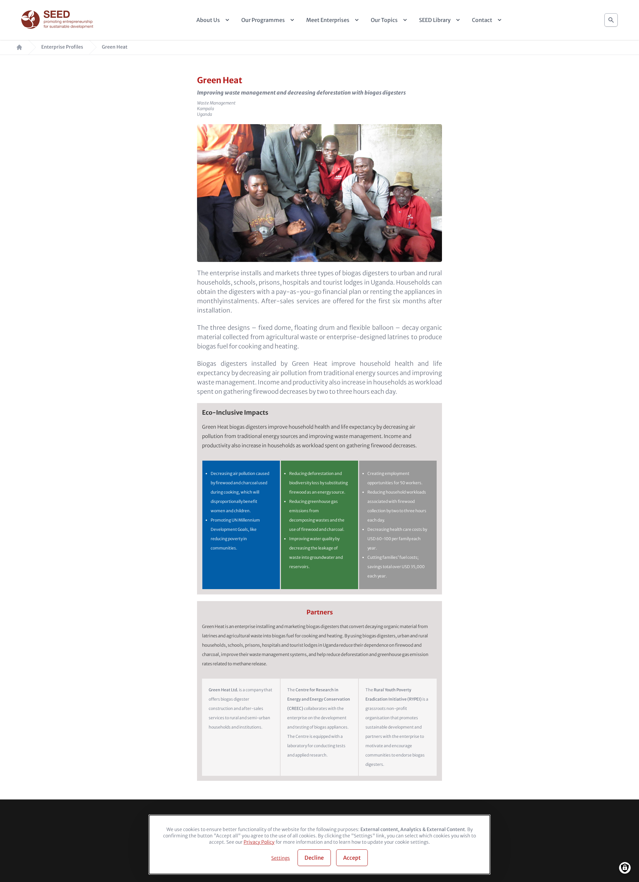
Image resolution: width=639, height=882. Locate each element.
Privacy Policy (259, 842)
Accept (352, 857)
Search (611, 20)
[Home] (58, 20)
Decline (314, 857)
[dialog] (319, 844)
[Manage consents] (625, 868)
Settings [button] (280, 858)
